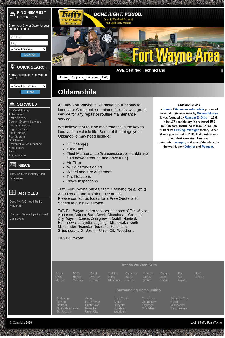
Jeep (163, 276)
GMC (58, 276)
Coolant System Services (25, 121)
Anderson (63, 298)
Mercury (78, 280)
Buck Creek (121, 298)
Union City (91, 311)
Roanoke (90, 308)
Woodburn (120, 311)
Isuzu (128, 276)
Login (193, 322)
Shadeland (148, 308)
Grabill (174, 301)
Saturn (147, 280)
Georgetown (149, 301)
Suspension (16, 147)
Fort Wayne (92, 301)
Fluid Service (17, 132)
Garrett (118, 301)
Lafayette (119, 305)
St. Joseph (64, 311)
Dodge (164, 273)
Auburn (89, 298)
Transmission (17, 155)
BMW (76, 273)
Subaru (164, 280)
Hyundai (95, 276)
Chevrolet (131, 273)
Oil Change (16, 140)
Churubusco (149, 298)
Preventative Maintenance (25, 144)
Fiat (180, 273)
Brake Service (18, 118)
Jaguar (147, 276)
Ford (198, 273)
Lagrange (148, 305)
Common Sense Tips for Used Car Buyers (29, 216)
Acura (59, 273)
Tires (12, 151)
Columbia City (179, 298)
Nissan (94, 280)
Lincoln (199, 276)
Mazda (59, 280)
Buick (94, 273)
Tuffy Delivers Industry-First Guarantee (27, 176)
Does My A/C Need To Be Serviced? (26, 204)
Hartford (62, 305)
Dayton (61, 301)
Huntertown (92, 305)
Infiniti (112, 276)
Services (93, 77)
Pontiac (130, 280)
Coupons (77, 77)
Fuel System (17, 136)
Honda (77, 276)
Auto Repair (16, 114)
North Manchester (68, 308)
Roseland (119, 308)
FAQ (105, 77)
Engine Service (18, 129)
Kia (180, 276)
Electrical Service (20, 125)
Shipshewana (178, 308)
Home (63, 77)
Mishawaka (177, 305)
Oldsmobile (115, 280)
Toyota (182, 280)
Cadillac (113, 273)
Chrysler (148, 273)
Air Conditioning (19, 110)
